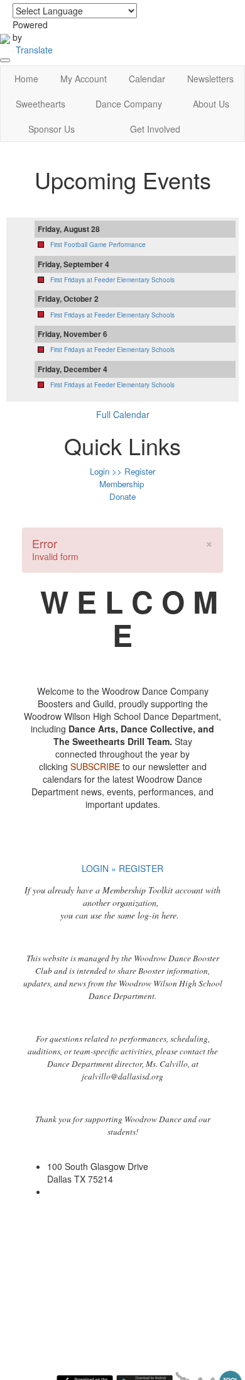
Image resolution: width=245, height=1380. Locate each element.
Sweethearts (40, 103)
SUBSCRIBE (95, 766)
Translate (34, 49)
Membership (121, 484)
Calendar (147, 78)
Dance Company (128, 103)
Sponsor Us (51, 129)
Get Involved (155, 129)
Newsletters (210, 78)
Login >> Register (122, 471)
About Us (211, 103)
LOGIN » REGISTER (122, 868)
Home (26, 78)
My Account (83, 78)
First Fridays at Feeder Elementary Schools (112, 279)
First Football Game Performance (98, 244)
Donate (122, 496)
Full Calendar (123, 414)
